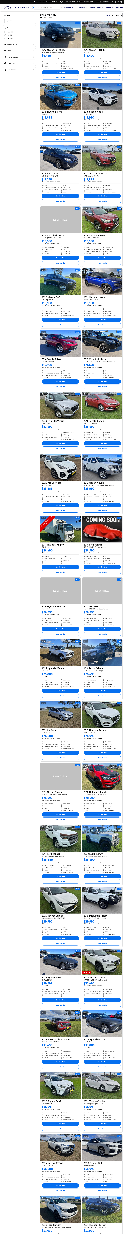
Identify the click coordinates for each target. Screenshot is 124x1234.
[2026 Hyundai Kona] (102, 1023)
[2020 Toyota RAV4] (60, 1085)
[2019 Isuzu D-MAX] (102, 652)
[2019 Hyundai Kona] (60, 96)
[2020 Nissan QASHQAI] (102, 158)
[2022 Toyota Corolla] (102, 1085)
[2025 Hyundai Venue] (60, 652)
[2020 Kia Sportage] (60, 467)
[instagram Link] (121, 2)
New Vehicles (68, 8)
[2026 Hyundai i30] (60, 962)
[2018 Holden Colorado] (102, 776)
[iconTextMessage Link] (112, 2)
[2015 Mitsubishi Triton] (60, 219)
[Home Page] (7, 7)
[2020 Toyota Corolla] (60, 900)
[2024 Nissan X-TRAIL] (60, 1147)
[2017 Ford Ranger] (60, 838)
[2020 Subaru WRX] (102, 1147)
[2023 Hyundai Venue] (60, 405)
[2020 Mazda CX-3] (60, 281)
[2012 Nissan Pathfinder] (60, 34)
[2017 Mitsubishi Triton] (102, 343)
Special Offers (95, 8)
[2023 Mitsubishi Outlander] (60, 1023)
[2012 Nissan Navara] (102, 467)
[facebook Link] (115, 2)
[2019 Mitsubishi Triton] (102, 900)
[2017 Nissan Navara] (60, 776)
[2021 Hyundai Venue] (102, 281)
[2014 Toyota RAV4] (60, 343)
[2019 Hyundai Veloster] (60, 590)
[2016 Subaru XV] (60, 158)
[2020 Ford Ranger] (60, 1209)
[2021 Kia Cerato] (60, 714)
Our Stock (81, 8)
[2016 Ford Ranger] (102, 529)
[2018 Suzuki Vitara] (102, 96)
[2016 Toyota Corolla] (102, 405)
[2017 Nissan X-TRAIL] (102, 34)
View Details (60, 77)
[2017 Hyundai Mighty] (60, 529)
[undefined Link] (118, 2)
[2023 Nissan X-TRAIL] (102, 962)
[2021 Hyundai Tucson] (102, 1209)
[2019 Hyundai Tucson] (102, 714)
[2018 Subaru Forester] (102, 219)
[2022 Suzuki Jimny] (102, 838)
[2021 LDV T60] (102, 590)
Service (108, 8)
